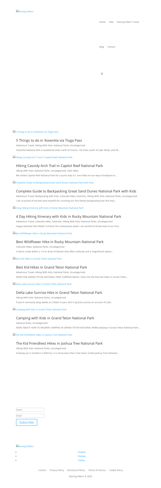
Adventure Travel (25, 145)
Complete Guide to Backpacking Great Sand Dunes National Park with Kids (76, 191)
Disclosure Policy (76, 470)
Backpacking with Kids (47, 196)
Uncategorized (77, 145)
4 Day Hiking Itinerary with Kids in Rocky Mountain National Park (68, 216)
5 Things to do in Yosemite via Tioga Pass (49, 140)
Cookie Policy (116, 470)
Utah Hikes (72, 170)
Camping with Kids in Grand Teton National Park (55, 318)
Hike (111, 21)
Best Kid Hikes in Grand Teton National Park (51, 267)
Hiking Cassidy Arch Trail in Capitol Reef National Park (59, 165)
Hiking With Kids (44, 145)
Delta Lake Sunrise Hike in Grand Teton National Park (59, 292)
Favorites (81, 196)
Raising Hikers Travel (128, 21)
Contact (111, 46)
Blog (101, 46)
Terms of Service (97, 470)
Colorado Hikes (67, 196)
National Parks (61, 145)
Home (102, 21)
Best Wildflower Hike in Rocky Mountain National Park (60, 241)
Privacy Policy (57, 470)
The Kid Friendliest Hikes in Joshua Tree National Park (59, 343)
